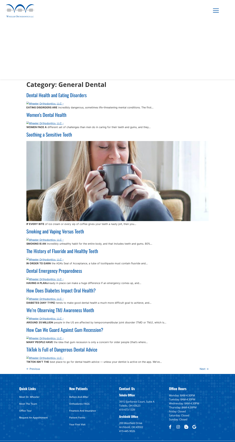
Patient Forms (77, 417)
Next (204, 368)
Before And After (78, 396)
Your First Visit (77, 424)
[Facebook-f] (170, 427)
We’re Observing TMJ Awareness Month (60, 310)
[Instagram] (178, 427)
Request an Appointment (33, 417)
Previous (33, 368)
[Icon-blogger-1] (186, 427)
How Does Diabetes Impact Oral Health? (61, 290)
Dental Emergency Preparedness (54, 270)
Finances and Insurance (82, 410)
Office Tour (25, 410)
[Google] (194, 427)
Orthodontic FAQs (79, 403)
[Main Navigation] (216, 10)
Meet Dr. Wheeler (29, 396)
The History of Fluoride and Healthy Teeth (62, 251)
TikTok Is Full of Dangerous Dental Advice (61, 349)
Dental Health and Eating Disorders (56, 95)
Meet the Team (28, 403)
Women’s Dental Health (46, 114)
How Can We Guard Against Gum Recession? (64, 329)
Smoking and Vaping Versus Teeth (55, 231)
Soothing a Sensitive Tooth (49, 134)
